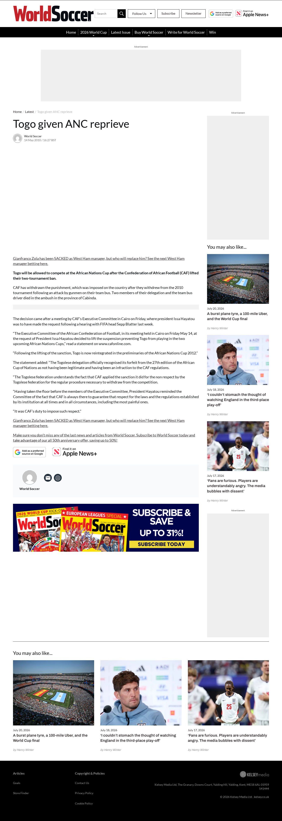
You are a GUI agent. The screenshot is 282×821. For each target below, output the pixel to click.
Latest (29, 112)
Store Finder (21, 793)
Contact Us (82, 783)
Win (212, 32)
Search (121, 13)
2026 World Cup (93, 32)
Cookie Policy (84, 803)
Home (71, 32)
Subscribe (168, 13)
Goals (16, 783)
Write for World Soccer (186, 32)
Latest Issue (120, 32)
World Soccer (33, 136)
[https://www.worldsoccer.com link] (58, 478)
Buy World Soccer (149, 32)
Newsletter (193, 13)
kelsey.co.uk (261, 797)
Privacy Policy (84, 793)
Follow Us (139, 13)
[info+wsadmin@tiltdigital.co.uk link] (48, 478)
